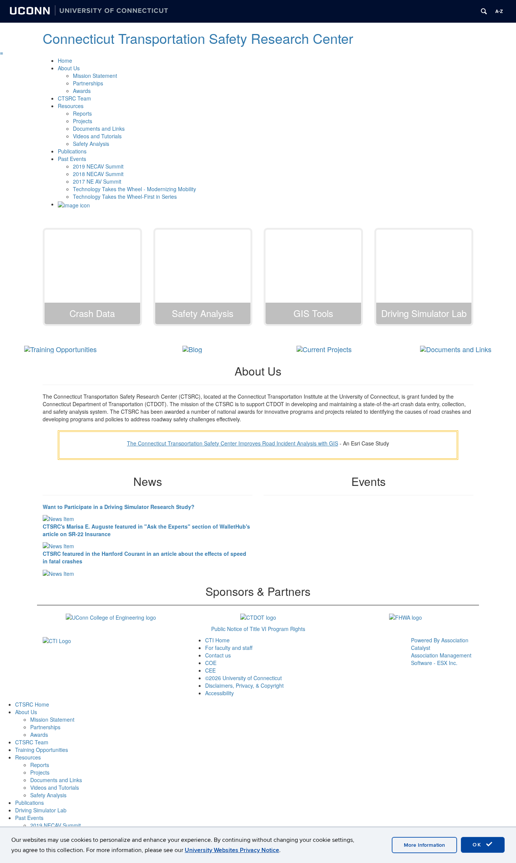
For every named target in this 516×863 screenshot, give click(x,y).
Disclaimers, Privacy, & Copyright (244, 685)
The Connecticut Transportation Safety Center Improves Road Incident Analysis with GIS (232, 443)
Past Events (72, 158)
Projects (82, 121)
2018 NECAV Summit (98, 174)
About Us (69, 68)
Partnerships (88, 83)
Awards (82, 90)
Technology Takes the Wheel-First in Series (125, 196)
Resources (70, 106)
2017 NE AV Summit (97, 181)
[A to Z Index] (499, 11)
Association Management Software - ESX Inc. (441, 659)
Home (65, 60)
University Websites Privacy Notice (232, 850)
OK (478, 844)
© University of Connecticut (243, 678)
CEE (210, 670)
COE (210, 663)
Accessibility (219, 693)
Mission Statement (95, 75)
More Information (424, 845)
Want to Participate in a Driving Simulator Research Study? (119, 506)
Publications (72, 151)
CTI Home (217, 640)
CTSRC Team (74, 98)
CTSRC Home (32, 704)
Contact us (218, 655)
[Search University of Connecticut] (484, 11)
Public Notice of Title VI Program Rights (258, 629)
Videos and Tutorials (97, 136)
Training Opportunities (41, 749)
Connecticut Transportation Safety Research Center (198, 38)
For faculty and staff (228, 647)
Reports (82, 113)
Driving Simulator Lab (40, 810)
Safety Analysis (91, 143)
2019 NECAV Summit (98, 166)
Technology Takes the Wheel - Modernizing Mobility (134, 189)
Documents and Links (99, 128)
